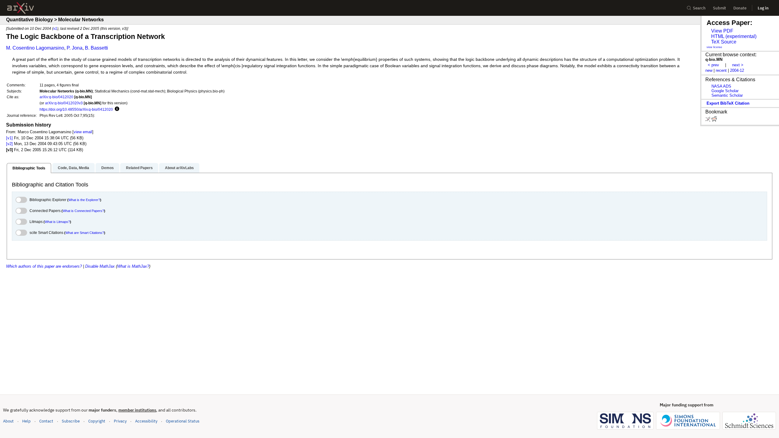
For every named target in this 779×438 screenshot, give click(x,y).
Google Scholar (725, 91)
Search (699, 8)
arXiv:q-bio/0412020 (56, 97)
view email (83, 132)
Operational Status (182, 421)
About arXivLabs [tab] (179, 168)
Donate (739, 8)
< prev (713, 65)
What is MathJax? (133, 266)
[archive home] (20, 8)
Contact (46, 421)
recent (721, 70)
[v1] (9, 138)
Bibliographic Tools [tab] (28, 168)
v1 (55, 28)
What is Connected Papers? (83, 211)
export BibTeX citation (728, 103)
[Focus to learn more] (116, 109)
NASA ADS (721, 86)
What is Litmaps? (57, 222)
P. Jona (74, 47)
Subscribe (71, 421)
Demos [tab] (107, 168)
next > (737, 65)
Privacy (120, 421)
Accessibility (146, 421)
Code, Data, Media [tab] (73, 168)
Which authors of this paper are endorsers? (44, 266)
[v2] (9, 143)
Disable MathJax (100, 266)
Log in (763, 8)
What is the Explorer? (84, 200)
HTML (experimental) (733, 36)
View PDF (722, 30)
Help (26, 421)
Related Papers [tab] (139, 168)
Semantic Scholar (727, 95)
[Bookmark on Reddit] (714, 120)
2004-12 (737, 70)
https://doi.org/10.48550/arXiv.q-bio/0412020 (76, 109)
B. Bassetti (96, 47)
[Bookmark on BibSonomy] (708, 120)
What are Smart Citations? (84, 233)
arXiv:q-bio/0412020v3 (64, 103)
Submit (719, 8)
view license (714, 47)
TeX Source (723, 41)
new (708, 70)
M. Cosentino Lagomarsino (35, 47)
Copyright (96, 421)
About (8, 421)
